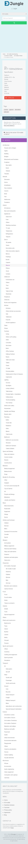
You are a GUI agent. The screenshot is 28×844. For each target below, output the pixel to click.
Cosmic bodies (8, 457)
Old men (8, 583)
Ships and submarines (10, 551)
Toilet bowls (9, 434)
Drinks (6, 600)
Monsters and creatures (10, 586)
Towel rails (9, 423)
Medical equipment (9, 468)
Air (5, 666)
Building (6, 153)
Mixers (7, 431)
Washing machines (11, 225)
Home (6, 182)
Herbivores (7, 199)
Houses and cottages (10, 148)
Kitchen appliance (10, 322)
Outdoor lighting (8, 755)
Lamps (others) (10, 388)
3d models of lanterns (10, 723)
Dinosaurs (7, 179)
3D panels (8, 242)
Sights (6, 151)
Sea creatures (8, 188)
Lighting (6, 380)
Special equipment (9, 614)
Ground (6, 686)
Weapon (5, 540)
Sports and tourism (8, 646)
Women (6, 526)
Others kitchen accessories (13, 311)
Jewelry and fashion (9, 500)
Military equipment (9, 546)
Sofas (7, 334)
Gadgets (6, 483)
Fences (6, 752)
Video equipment (9, 772)
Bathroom (7, 437)
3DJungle (13, 834)
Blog (5, 815)
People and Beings (9, 494)
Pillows (8, 268)
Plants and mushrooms (9, 620)
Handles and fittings (9, 411)
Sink (7, 314)
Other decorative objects (12, 251)
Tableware (9, 317)
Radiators (8, 425)
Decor (6, 239)
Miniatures (7, 497)
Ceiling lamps (9, 397)
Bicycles (8, 692)
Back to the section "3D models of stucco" (13, 133)
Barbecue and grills (9, 729)
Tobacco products (9, 603)
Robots (6, 460)
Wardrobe (8, 294)
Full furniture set (10, 279)
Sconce (8, 382)
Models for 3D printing (9, 477)
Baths (7, 420)
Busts (7, 168)
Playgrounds (7, 743)
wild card (6, 112)
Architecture (6, 145)
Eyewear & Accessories (10, 531)
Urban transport (10, 694)
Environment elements (10, 740)
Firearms (6, 554)
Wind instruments (9, 506)
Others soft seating (11, 337)
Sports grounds (8, 657)
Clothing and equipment (10, 654)
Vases (7, 245)
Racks (7, 357)
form (12, 827)
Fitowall (6, 640)
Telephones (9, 231)
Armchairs (8, 345)
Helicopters (9, 669)
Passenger (9, 680)
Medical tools (8, 471)
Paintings (8, 256)
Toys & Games (8, 488)
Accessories (7, 766)
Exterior (5, 712)
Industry (5, 606)
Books (7, 259)
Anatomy (8, 571)
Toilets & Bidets (10, 448)
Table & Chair (9, 291)
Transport (5, 663)
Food (4, 591)
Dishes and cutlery (9, 405)
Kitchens (8, 308)
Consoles (8, 342)
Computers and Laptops (11, 775)
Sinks (7, 428)
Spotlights (8, 385)
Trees (5, 626)
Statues (8, 171)
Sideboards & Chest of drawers (14, 374)
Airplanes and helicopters (11, 557)
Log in (15, 8)
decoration (17, 109)
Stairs (5, 325)
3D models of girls (11, 569)
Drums (6, 517)
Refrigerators (9, 234)
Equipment (7, 511)
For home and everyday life (11, 485)
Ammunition (7, 543)
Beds (7, 288)
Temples (6, 173)
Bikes (7, 703)
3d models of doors (9, 717)
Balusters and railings (10, 726)
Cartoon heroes (8, 589)
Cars (7, 689)
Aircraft (8, 672)
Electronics (6, 760)
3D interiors (7, 208)
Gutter (6, 735)
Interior (5, 205)
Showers (8, 443)
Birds (5, 194)
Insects (6, 191)
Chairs (7, 365)
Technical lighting (10, 400)
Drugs (5, 474)
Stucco (8, 265)
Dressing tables (10, 371)
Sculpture (6, 162)
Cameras (6, 777)
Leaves (6, 634)
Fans (7, 219)
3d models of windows (10, 720)
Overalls (6, 534)
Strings (6, 514)
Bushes (6, 631)
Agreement (7, 812)
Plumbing (6, 417)
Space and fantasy (8, 451)
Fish (5, 196)
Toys (7, 285)
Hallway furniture (10, 354)
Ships (5, 674)
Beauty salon (7, 414)
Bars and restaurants (10, 211)
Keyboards (7, 508)
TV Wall (8, 368)
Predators (7, 202)
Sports (6, 537)
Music (4, 503)
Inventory (6, 652)
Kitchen (6, 305)
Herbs (5, 637)
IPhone (6, 763)
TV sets (8, 228)
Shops (6, 328)
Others (7, 222)
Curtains (8, 274)
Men (7, 580)
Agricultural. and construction (14, 706)
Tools (5, 611)
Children (6, 523)
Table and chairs (10, 360)
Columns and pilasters (10, 749)
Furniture (6, 331)
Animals (5, 176)
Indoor (6, 629)
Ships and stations (9, 454)
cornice (6, 109)
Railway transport (10, 700)
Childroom (7, 277)
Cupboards (9, 377)
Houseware (7, 408)
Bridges (6, 156)
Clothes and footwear (9, 520)
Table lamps (9, 391)
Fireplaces (7, 297)
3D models (7, 802)
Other (7, 339)
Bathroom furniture (11, 445)
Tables (7, 362)
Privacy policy (8, 810)
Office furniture (10, 351)
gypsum (11, 109)
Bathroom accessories (12, 440)
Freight (8, 697)
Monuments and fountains (11, 159)
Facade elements (9, 757)
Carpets (8, 262)
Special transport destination (13, 709)
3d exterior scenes (9, 714)
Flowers (6, 643)
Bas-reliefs (9, 165)
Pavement (7, 732)
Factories (6, 807)
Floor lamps (9, 402)
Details (6, 609)
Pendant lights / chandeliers (13, 394)
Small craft (9, 677)
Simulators (7, 660)
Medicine (5, 465)
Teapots (8, 236)
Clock (7, 271)
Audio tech (9, 216)
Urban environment (9, 737)
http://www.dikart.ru (9, 125)
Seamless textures (9, 805)
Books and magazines (10, 302)
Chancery (6, 299)
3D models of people (10, 566)
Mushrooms (7, 623)
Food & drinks (8, 597)
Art (5, 491)
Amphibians (7, 185)
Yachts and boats (10, 683)
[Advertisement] (14, 39)
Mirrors (8, 254)
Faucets (8, 319)
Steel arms (7, 560)
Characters (6, 563)
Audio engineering (9, 769)
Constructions (8, 463)
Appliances (7, 214)
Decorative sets (10, 248)
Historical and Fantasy (10, 548)
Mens (5, 528)
